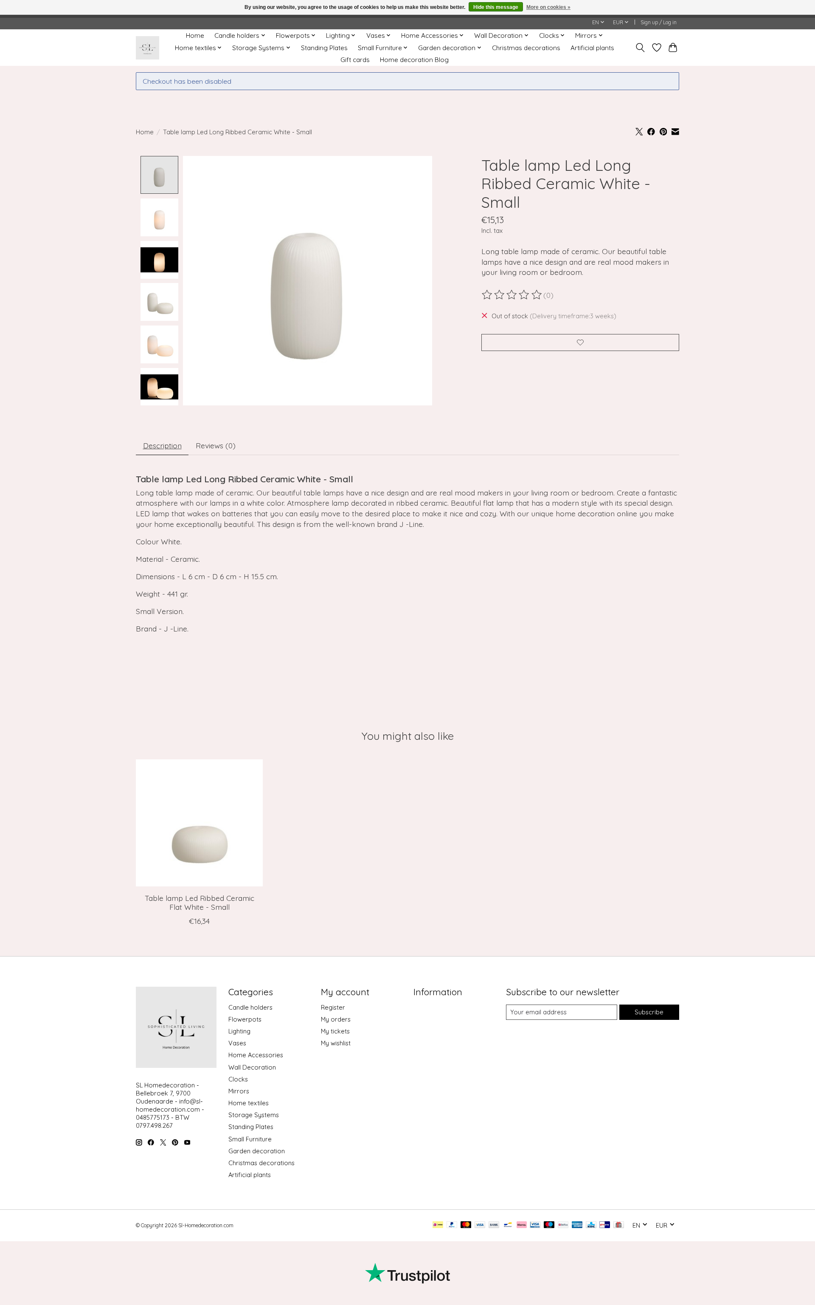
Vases (237, 1043)
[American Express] (577, 1225)
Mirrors (238, 1091)
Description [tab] (162, 445)
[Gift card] (618, 1225)
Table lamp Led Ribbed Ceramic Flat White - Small (199, 902)
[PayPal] (452, 1225)
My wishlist (336, 1043)
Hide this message (495, 7)
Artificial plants (592, 48)
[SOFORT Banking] (522, 1225)
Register (333, 1007)
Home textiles (248, 1103)
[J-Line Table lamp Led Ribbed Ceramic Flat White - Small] (199, 822)
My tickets (335, 1031)
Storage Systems (253, 1115)
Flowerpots (244, 1019)
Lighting (239, 1031)
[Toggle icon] (640, 47)
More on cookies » (548, 7)
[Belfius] (563, 1225)
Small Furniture (250, 1139)
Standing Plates (324, 48)
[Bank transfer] (494, 1225)
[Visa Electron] (535, 1225)
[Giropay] (604, 1225)
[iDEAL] (438, 1225)
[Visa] (480, 1225)
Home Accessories (255, 1055)
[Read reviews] (512, 294)
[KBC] (591, 1225)
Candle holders (250, 1007)
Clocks (238, 1079)
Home (195, 35)
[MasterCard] (466, 1225)
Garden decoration (256, 1151)
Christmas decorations (526, 48)
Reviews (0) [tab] (216, 445)
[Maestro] (549, 1225)
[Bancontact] (508, 1225)
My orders (336, 1019)
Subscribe (649, 1012)
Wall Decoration (252, 1067)
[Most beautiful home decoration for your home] (147, 47)
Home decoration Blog (414, 60)
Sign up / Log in (659, 22)
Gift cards (355, 60)
